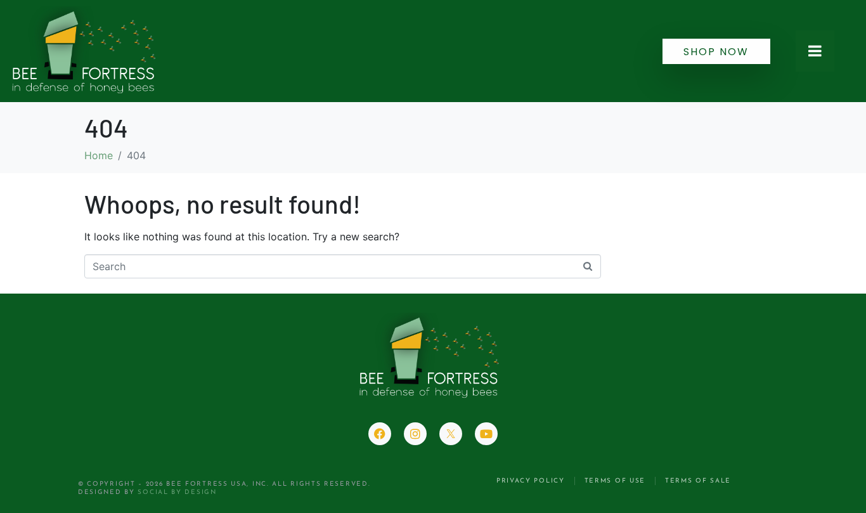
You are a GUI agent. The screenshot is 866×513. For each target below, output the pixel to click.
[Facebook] (379, 433)
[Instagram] (415, 433)
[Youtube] (486, 433)
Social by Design (177, 492)
